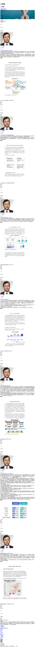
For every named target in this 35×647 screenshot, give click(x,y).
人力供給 (1, 632)
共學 (4, 9)
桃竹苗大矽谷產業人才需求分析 (5, 385)
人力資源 (1, 636)
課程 (5, 8)
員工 (1, 631)
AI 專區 (1, 8)
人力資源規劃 (2, 626)
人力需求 (1, 627)
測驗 (2, 9)
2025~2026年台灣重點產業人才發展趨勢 (6, 50)
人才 (1, 638)
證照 (1, 9)
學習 (3, 8)
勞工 (1, 633)
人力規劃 (1, 635)
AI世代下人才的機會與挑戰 (4, 299)
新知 (5, 9)
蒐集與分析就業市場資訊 (4, 628)
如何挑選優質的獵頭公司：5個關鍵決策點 (6, 473)
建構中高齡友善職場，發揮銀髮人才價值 (6, 553)
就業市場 (1, 634)
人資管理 (1, 637)
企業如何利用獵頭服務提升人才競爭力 (6, 217)
